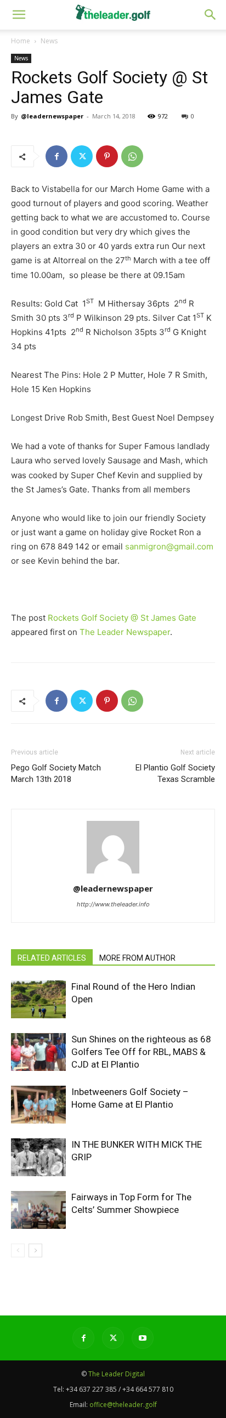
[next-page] (35, 1250)
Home (20, 41)
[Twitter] (82, 156)
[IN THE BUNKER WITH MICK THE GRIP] (38, 1157)
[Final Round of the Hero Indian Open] (38, 999)
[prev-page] (18, 1250)
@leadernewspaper (52, 116)
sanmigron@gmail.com (169, 546)
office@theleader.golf (123, 1404)
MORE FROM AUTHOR (137, 958)
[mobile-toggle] (18, 15)
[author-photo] (113, 873)
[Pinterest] (107, 156)
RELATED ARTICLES (52, 958)
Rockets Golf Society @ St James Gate (122, 617)
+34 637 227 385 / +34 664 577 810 (119, 1389)
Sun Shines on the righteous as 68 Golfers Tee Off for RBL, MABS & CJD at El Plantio (141, 1052)
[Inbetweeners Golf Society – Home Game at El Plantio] (38, 1105)
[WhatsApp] (132, 156)
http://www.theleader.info (113, 904)
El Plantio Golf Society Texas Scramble (175, 773)
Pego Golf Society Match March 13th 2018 (56, 773)
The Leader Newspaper (125, 632)
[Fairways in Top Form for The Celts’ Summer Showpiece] (38, 1210)
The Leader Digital (116, 1374)
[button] (210, 15)
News (49, 41)
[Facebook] (56, 156)
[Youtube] (143, 1338)
